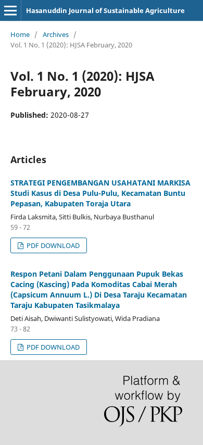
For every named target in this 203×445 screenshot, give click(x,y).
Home (20, 34)
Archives (56, 34)
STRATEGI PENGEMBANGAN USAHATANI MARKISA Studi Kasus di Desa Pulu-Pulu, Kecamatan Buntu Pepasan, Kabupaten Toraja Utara (100, 193)
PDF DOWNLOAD (52, 245)
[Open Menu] (10, 10)
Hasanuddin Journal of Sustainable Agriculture (105, 10)
